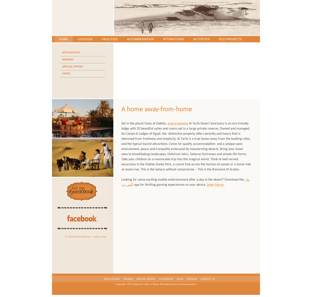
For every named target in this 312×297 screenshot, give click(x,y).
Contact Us (208, 279)
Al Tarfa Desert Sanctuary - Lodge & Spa (85, 236)
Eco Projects (230, 39)
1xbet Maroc (215, 185)
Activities (201, 39)
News (66, 73)
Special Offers (72, 66)
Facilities (110, 39)
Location (85, 39)
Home (63, 39)
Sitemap (192, 279)
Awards (67, 59)
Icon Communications (185, 284)
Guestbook (166, 279)
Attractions (173, 39)
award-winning (177, 123)
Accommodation (140, 39)
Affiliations (71, 52)
